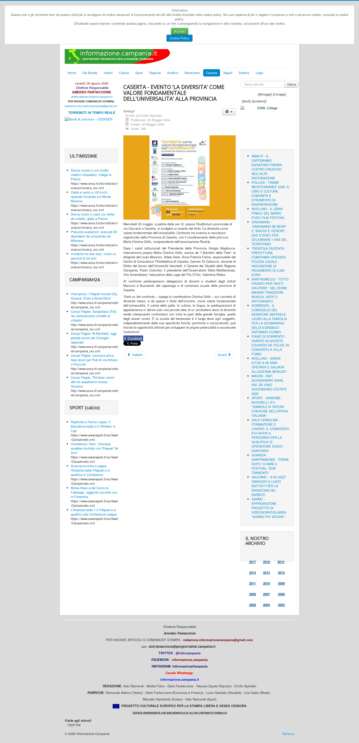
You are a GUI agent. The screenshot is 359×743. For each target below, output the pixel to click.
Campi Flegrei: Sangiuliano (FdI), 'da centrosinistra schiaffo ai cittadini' (94, 316)
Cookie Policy (179, 38)
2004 (266, 605)
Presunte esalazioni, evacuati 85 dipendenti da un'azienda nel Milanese (94, 236)
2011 (252, 583)
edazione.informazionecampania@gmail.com (91, 106)
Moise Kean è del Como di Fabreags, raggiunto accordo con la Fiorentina (94, 492)
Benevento (192, 72)
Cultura (124, 72)
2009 (281, 583)
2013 (266, 572)
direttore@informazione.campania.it (91, 96)
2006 (281, 594)
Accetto (179, 31)
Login (259, 72)
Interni (108, 72)
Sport (139, 72)
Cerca (291, 84)
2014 (252, 572)
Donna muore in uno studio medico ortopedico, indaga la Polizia (91, 174)
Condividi (133, 338)
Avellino (172, 72)
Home (72, 72)
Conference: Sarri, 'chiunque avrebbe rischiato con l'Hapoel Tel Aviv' (94, 448)
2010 (266, 583)
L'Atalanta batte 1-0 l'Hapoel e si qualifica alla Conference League (94, 512)
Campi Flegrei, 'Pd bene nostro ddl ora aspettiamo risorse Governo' (92, 381)
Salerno (244, 72)
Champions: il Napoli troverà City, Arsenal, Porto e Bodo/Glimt (94, 296)
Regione (155, 72)
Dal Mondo (89, 72)
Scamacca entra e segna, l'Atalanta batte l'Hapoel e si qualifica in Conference (90, 470)
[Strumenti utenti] (229, 111)
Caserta (211, 72)
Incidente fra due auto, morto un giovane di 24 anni (93, 255)
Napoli (227, 72)
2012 (281, 572)
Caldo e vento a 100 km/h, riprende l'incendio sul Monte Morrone (91, 196)
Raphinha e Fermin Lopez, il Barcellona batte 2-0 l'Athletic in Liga (93, 426)
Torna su (288, 733)
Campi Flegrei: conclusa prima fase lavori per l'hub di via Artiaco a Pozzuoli (94, 359)
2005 (252, 605)
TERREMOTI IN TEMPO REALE (91, 112)
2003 (281, 605)
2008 (252, 594)
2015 (280, 562)
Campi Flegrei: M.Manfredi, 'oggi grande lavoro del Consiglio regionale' (93, 338)
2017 (252, 562)
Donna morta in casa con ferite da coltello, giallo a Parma (92, 216)
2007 (266, 594)
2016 (266, 562)
